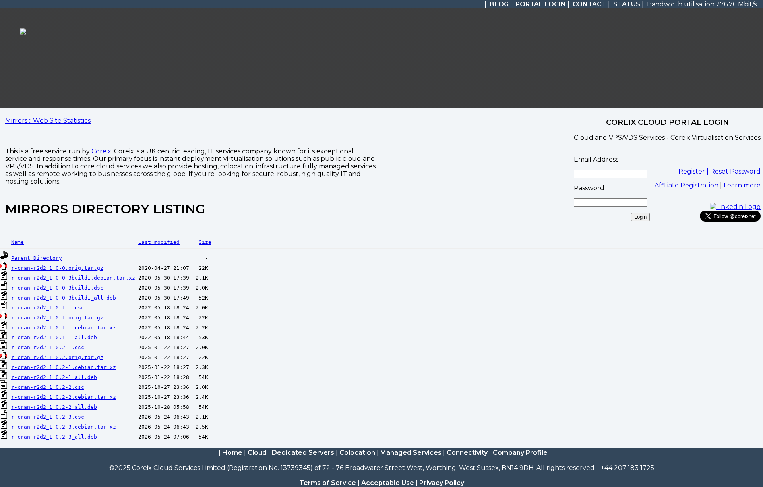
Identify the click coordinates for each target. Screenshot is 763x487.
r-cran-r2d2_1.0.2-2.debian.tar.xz (63, 397)
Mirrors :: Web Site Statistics (48, 120)
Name (17, 242)
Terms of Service (327, 483)
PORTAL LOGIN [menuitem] (540, 4)
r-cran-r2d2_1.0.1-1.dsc (47, 308)
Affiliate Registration (686, 185)
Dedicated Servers (303, 452)
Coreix (101, 151)
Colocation (357, 452)
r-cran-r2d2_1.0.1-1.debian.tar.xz (63, 327)
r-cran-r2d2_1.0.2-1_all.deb (54, 377)
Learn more (742, 185)
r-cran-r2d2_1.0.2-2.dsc (47, 387)
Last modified (159, 242)
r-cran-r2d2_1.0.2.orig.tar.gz (57, 357)
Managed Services (411, 452)
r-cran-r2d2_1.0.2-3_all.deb (54, 437)
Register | (694, 171)
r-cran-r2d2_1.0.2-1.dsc (47, 347)
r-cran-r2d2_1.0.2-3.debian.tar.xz (63, 427)
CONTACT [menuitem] (589, 4)
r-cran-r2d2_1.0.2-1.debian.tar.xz (63, 367)
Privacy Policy (441, 483)
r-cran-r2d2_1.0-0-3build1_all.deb (63, 298)
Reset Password (735, 171)
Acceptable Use (387, 483)
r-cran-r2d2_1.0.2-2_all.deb (54, 407)
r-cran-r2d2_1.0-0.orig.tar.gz (57, 268)
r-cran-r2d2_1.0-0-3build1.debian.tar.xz (73, 278)
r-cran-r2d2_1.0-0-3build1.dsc (57, 288)
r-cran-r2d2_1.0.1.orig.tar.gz (57, 318)
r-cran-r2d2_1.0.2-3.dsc (47, 417)
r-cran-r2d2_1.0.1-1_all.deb (54, 337)
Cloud (257, 452)
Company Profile (520, 452)
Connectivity (467, 452)
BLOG (499, 4)
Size (205, 242)
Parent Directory (36, 258)
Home (232, 452)
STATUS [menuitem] (626, 4)
